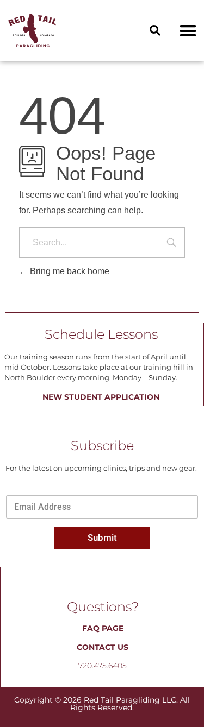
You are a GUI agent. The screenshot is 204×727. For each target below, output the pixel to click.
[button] (155, 30)
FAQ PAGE (102, 628)
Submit (102, 537)
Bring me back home (68, 271)
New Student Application (100, 397)
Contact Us (102, 647)
